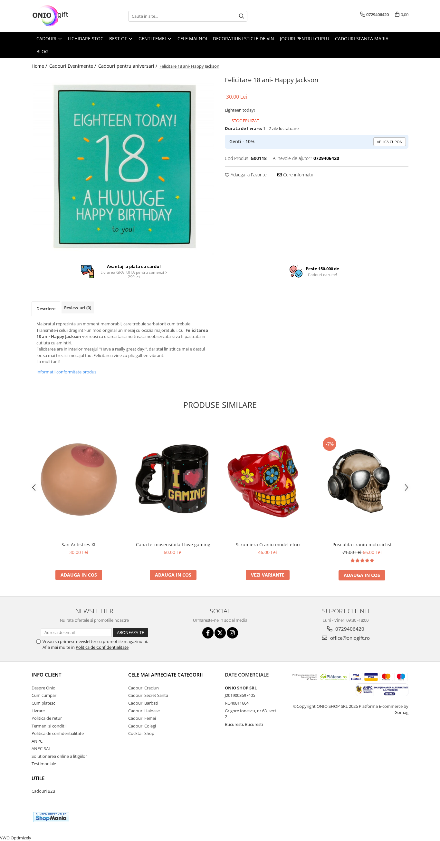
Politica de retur (47, 718)
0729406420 (349, 629)
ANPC (37, 741)
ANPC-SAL (41, 748)
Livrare (38, 711)
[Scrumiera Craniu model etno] (267, 480)
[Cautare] (241, 16)
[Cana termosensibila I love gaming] (173, 480)
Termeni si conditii (49, 726)
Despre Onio (43, 688)
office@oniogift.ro (349, 638)
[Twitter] (220, 632)
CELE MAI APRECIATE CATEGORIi (165, 674)
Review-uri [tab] (77, 308)
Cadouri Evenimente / (73, 66)
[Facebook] (208, 632)
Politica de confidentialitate (58, 733)
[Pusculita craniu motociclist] (362, 480)
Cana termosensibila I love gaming (173, 544)
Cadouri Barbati (143, 703)
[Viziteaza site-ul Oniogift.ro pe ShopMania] (51, 817)
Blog (42, 51)
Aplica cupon (389, 141)
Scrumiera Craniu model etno (268, 544)
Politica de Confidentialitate (102, 647)
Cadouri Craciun (143, 688)
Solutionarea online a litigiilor (59, 756)
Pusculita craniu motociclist (362, 544)
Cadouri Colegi (142, 726)
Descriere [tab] (45, 309)
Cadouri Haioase (144, 711)
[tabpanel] (123, 164)
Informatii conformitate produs (66, 372)
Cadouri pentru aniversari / (128, 66)
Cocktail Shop (141, 733)
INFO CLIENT (46, 674)
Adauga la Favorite (248, 175)
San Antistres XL (79, 544)
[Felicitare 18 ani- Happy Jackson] (123, 164)
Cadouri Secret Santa (148, 695)
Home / (40, 66)
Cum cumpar (44, 695)
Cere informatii (297, 175)
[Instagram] (232, 632)
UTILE (38, 778)
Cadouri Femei (142, 718)
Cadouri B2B (43, 791)
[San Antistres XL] (79, 480)
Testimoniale (44, 764)
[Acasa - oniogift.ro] (64, 16)
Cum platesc (43, 703)
